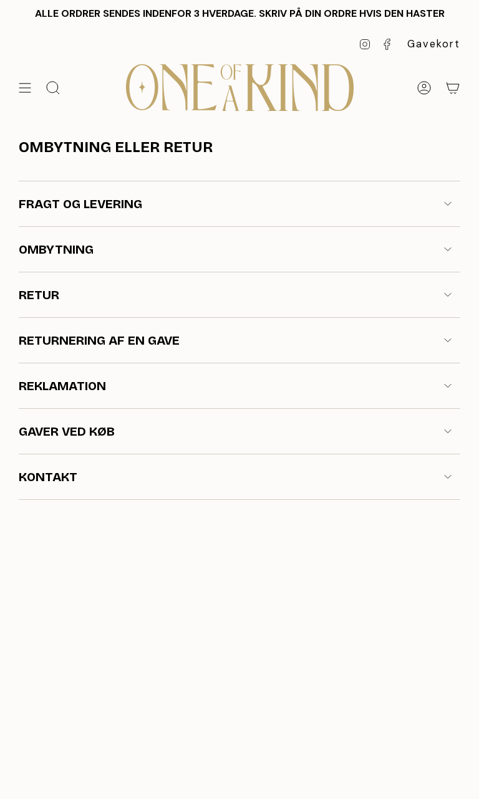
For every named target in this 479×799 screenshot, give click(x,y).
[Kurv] (452, 87)
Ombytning (56, 249)
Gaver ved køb (67, 431)
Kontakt (48, 476)
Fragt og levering (80, 203)
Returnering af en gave (99, 340)
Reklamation (62, 385)
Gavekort (433, 43)
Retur (39, 294)
